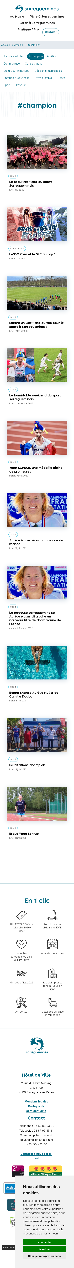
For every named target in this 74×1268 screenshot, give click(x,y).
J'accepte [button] (44, 1242)
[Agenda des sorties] (52, 937)
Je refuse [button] (44, 1249)
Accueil (5, 44)
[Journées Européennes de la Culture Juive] (21, 937)
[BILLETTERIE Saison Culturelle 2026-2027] (21, 908)
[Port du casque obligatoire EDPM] (52, 908)
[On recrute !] (21, 995)
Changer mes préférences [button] (44, 1256)
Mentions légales (36, 1101)
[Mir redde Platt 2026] (21, 966)
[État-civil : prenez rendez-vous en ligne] (52, 966)
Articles (18, 44)
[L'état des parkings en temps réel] (52, 995)
